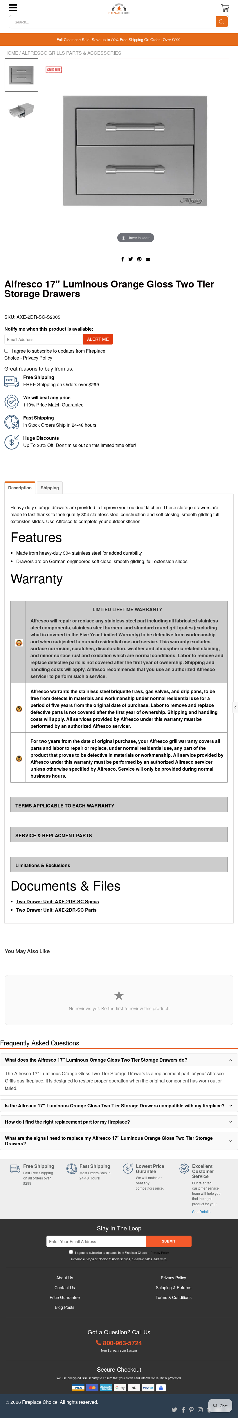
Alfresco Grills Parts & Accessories (71, 53)
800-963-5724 (122, 1342)
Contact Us (65, 1287)
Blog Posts (64, 1307)
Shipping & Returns (173, 1287)
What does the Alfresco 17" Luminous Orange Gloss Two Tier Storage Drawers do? (96, 1059)
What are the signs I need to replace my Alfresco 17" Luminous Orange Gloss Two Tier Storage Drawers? (109, 1140)
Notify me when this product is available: (48, 328)
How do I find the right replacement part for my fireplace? (67, 1121)
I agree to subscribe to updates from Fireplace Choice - (121, 1253)
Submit (168, 1241)
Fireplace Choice (39, 1402)
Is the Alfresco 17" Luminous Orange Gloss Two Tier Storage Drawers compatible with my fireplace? (115, 1105)
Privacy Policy (37, 357)
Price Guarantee (65, 1297)
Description (20, 487)
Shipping (50, 487)
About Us (64, 1277)
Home (11, 53)
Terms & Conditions (174, 1297)
